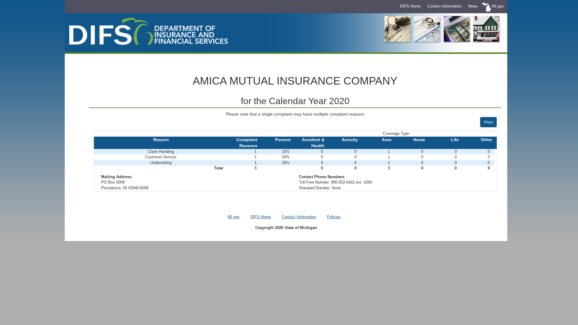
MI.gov (498, 6)
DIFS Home (410, 6)
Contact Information (444, 6)
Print (488, 122)
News (473, 6)
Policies (334, 217)
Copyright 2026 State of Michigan (286, 227)
